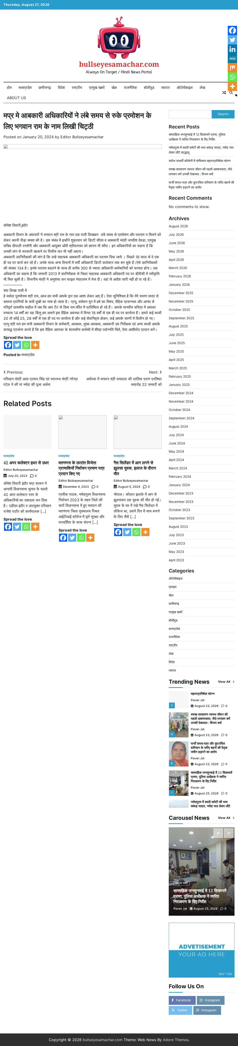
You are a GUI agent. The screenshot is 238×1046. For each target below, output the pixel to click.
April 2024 (176, 460)
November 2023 (181, 502)
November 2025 (181, 301)
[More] (35, 345)
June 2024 (177, 443)
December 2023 (181, 493)
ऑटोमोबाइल (185, 87)
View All (224, 681)
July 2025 (176, 334)
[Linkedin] (232, 49)
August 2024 (178, 426)
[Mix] (232, 67)
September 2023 (181, 518)
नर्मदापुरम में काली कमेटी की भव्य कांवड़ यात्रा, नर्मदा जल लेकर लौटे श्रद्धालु (210, 806)
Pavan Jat (198, 700)
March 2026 (178, 268)
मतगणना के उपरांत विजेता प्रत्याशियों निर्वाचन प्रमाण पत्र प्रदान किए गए (82, 468)
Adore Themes (175, 1039)
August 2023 (178, 526)
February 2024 (180, 476)
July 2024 (176, 435)
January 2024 (179, 485)
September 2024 (181, 418)
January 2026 (179, 284)
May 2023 (176, 552)
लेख (202, 87)
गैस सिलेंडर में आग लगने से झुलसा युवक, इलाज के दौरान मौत (135, 468)
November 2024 (181, 401)
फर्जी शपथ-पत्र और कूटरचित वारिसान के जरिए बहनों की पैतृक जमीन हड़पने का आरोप (209, 747)
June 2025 (177, 343)
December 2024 (181, 393)
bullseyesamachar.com (119, 64)
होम (9, 87)
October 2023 (179, 510)
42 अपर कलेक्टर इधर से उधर (26, 462)
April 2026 (176, 260)
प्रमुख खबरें (97, 87)
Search (223, 114)
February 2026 (180, 276)
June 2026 (177, 243)
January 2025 (179, 385)
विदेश (61, 87)
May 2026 (176, 251)
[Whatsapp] (26, 345)
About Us (16, 97)
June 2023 (177, 543)
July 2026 (176, 234)
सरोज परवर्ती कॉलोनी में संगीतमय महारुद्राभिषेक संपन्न (200, 161)
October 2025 (179, 310)
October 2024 (179, 410)
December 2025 (181, 293)
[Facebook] (8, 345)
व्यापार (165, 87)
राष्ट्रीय (77, 87)
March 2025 (178, 368)
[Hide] (236, 95)
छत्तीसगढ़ (45, 87)
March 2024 (178, 468)
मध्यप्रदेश (25, 87)
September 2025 (181, 318)
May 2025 (176, 351)
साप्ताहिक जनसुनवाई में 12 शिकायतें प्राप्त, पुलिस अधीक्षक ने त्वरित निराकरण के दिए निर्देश (211, 776)
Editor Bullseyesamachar (82, 137)
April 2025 (176, 360)
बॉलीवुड (149, 87)
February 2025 (180, 376)
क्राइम (172, 587)
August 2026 (178, 226)
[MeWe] (232, 58)
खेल (114, 87)
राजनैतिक (130, 87)
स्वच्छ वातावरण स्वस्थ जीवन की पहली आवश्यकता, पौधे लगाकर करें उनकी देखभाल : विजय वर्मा (210, 718)
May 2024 (176, 451)
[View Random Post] (224, 92)
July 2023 (176, 535)
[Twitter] (17, 345)
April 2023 (176, 560)
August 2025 (178, 326)
